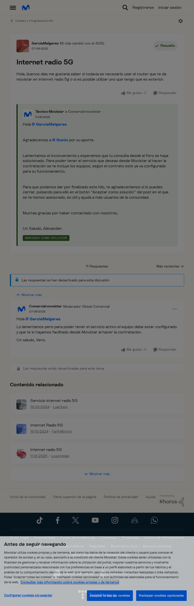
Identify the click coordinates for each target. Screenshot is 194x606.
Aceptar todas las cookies (110, 595)
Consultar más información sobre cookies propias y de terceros (70, 582)
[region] (97, 571)
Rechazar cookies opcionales (161, 595)
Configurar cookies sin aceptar (28, 595)
